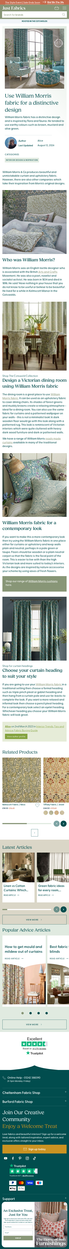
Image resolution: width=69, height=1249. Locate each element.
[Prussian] (51, 812)
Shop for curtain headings (17, 665)
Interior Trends (44, 726)
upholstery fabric (45, 175)
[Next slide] (63, 824)
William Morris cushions (43, 581)
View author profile (16, 736)
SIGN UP (18, 1238)
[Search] (63, 14)
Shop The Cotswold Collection (20, 375)
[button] (56, 8)
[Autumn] (56, 812)
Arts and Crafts (47, 272)
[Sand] (45, 812)
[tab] (22, 1013)
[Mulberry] (62, 812)
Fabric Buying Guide (26, 730)
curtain (25, 175)
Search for (15, 14)
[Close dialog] (65, 1204)
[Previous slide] (57, 824)
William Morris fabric (48, 684)
